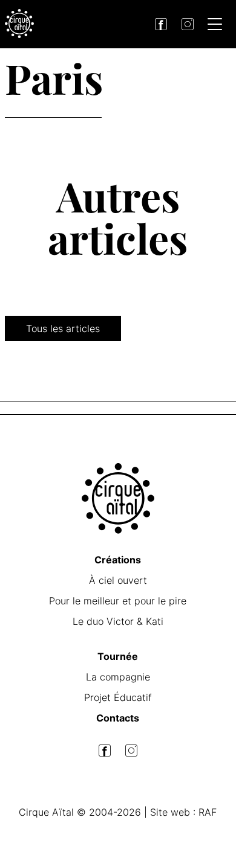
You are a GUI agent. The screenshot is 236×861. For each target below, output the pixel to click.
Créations (117, 560)
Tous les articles (63, 328)
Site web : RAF (183, 812)
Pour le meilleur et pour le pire (117, 601)
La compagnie (118, 677)
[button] (214, 25)
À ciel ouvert (118, 580)
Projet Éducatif (118, 697)
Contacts (117, 718)
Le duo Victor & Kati (118, 621)
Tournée (117, 656)
